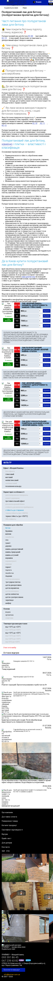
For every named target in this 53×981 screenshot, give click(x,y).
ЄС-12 (4, 125)
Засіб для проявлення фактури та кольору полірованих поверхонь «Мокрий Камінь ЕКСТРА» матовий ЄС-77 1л (31, 694)
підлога (8, 570)
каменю (7, 144)
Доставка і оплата (9, 817)
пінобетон (9, 573)
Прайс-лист (6, 838)
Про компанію (7, 812)
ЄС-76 (17, 350)
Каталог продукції (9, 825)
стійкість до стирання (14, 510)
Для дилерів (7, 843)
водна (7, 612)
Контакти (6, 847)
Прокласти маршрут (11, 970)
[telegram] (28, 960)
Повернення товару (10, 821)
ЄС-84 (30, 36)
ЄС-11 (42, 123)
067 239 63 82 (10, 960)
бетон (7, 528)
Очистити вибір (9, 648)
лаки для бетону (28, 277)
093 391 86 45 (10, 957)
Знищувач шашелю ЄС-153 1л (23, 661)
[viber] (21, 960)
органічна (9, 615)
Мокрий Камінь (18, 955)
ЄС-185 (17, 423)
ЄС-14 (4, 38)
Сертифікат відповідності (12, 830)
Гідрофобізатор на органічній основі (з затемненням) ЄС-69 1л (27, 730)
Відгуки (5, 834)
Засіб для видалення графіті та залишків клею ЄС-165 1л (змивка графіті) (30, 791)
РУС (8, 851)
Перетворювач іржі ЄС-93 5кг (23, 677)
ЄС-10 (34, 123)
